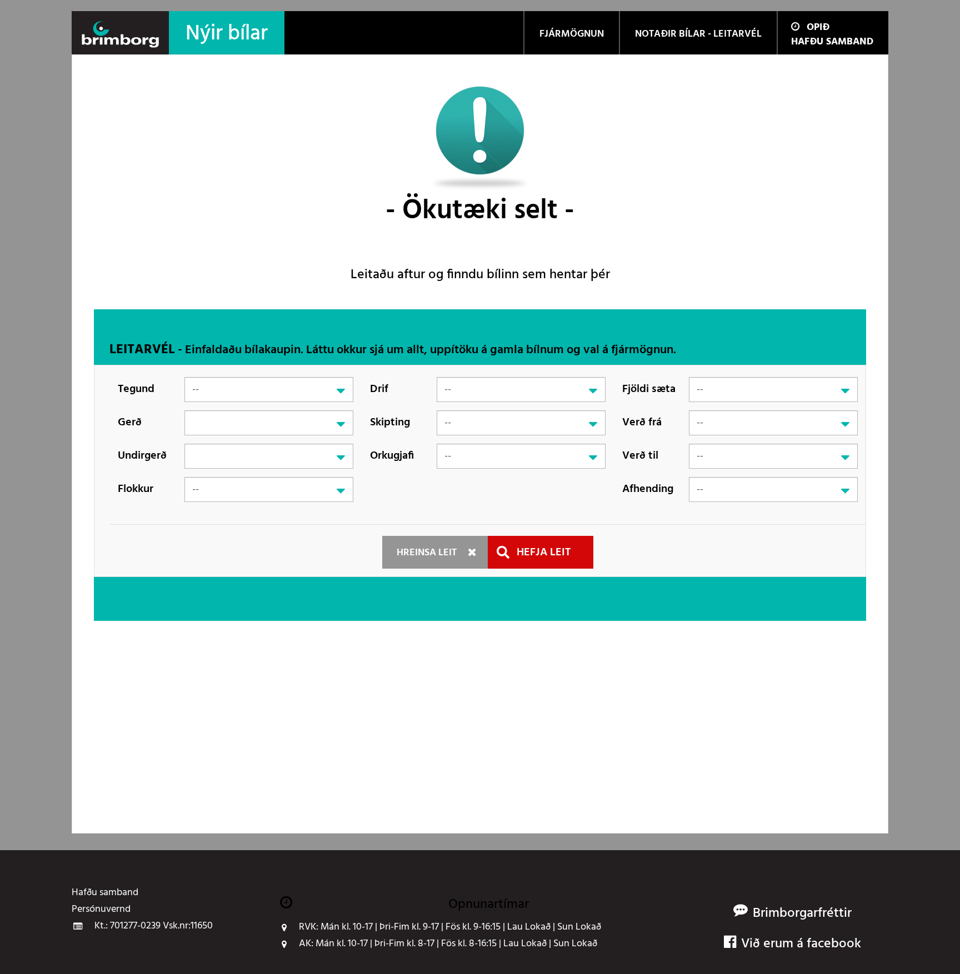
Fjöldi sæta (649, 389)
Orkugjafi (392, 456)
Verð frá (642, 422)
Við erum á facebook (801, 944)
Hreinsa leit (427, 553)
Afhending (647, 489)
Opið (818, 27)
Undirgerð (142, 456)
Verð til (640, 456)
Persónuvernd (101, 909)
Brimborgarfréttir (802, 913)
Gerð (130, 422)
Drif (379, 389)
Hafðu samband (832, 42)
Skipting (390, 422)
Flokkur (135, 489)
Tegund (136, 389)
